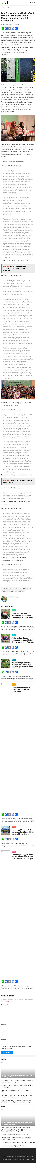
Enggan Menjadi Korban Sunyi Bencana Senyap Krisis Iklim (21, 689)
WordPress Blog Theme (22, 1159)
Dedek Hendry (13, 597)
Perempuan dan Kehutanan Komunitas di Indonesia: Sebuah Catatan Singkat (16, 1138)
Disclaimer (30, 1156)
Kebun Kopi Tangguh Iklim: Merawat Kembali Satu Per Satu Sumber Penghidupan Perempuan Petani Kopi (22, 857)
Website (3, 1039)
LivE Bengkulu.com (10, 1159)
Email (3, 1032)
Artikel (7, 8)
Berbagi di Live (21, 1156)
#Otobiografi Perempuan (7, 591)
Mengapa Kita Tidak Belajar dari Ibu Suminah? (14, 1146)
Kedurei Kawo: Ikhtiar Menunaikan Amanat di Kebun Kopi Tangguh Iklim (22, 615)
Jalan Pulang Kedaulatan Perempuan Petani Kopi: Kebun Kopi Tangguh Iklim (22, 665)
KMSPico (5, 586)
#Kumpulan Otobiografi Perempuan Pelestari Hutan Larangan (16, 588)
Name (3, 1025)
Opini (3, 1106)
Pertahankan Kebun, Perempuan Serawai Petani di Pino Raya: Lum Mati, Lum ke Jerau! (23, 641)
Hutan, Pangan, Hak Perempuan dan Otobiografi (15, 1134)
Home (2, 8)
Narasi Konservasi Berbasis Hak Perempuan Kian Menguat (18, 1142)
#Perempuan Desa (19, 591)
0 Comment (16, 24)
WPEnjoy (31, 1159)
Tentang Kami (7, 1156)
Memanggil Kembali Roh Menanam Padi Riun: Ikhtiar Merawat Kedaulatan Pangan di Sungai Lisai (23, 833)
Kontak (14, 1156)
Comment (4, 1005)
